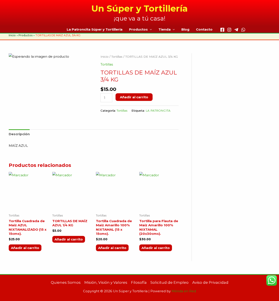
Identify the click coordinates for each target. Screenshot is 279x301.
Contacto (204, 29)
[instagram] (229, 30)
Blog (185, 29)
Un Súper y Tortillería (139, 8)
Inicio (104, 56)
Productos (138, 29)
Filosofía (139, 282)
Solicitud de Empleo (169, 282)
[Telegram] (236, 30)
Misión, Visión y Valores (105, 282)
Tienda (164, 29)
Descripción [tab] (19, 134)
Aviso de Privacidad (210, 282)
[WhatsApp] (243, 30)
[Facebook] (222, 30)
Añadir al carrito (134, 97)
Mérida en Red (184, 291)
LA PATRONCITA (158, 110)
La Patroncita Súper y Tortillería (94, 29)
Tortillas (116, 56)
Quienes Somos (66, 282)
